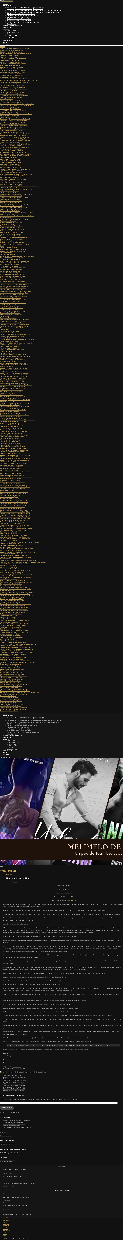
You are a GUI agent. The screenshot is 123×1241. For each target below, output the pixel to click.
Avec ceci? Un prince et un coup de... (12, 380)
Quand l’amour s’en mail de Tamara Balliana (15, 661)
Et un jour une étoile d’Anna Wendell (12, 381)
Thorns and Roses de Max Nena (11, 127)
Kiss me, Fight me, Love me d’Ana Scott (13, 296)
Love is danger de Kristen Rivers (11, 172)
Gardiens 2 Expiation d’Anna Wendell (12, 72)
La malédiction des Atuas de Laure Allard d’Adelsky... (17, 420)
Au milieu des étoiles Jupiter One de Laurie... (15, 244)
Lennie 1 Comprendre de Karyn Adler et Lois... (15, 334)
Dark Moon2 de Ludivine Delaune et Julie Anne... (16, 114)
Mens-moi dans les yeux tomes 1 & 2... (12, 507)
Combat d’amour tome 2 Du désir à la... (13, 654)
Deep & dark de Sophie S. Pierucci (11, 659)
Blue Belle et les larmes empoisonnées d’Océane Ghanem (19, 692)
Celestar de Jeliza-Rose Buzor (10, 602)
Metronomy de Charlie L (8, 393)
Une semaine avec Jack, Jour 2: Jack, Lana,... (14, 632)
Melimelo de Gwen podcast (36, 1072)
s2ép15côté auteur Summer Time (14, 1087)
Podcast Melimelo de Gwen (12, 25)
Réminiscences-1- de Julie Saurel (11, 196)
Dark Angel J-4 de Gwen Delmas (11, 184)
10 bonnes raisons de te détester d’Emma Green (16, 652)
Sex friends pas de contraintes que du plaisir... (15, 577)
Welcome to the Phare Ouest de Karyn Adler (15, 59)
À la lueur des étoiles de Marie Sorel (12, 600)
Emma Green (11, 30)
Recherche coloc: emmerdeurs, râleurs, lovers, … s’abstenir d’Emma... (23, 562)
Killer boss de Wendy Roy (8, 533)
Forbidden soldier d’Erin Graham (11, 97)
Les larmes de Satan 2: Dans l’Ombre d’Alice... (15, 458)
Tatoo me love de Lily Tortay (9, 411)
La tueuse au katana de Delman (11, 677)
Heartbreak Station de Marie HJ (10, 445)
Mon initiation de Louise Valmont (11, 682)
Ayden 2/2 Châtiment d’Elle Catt (11, 209)
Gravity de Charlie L (6, 351)
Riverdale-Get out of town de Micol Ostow (14, 597)
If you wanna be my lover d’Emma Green (13, 284)
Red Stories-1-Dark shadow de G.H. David (14, 219)
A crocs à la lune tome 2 (8, 254)
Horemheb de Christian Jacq (9, 462)
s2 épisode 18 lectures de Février (13, 1082)
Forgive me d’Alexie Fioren (9, 711)
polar (5, 42)
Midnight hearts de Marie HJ (9, 191)
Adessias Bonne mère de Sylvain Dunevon (14, 125)
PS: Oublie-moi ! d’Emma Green (10, 681)
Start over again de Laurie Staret (11, 130)
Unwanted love (71, 900)
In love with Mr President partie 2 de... (12, 274)
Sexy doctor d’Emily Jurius (9, 470)
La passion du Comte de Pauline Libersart (14, 326)
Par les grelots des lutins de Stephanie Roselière (16, 144)
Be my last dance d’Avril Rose (10, 443)
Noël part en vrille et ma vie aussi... (11, 585)
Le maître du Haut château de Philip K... (13, 85)
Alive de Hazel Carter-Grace (9, 457)
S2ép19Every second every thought (14, 1080)
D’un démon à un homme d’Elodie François (14, 324)
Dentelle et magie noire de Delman (12, 436)
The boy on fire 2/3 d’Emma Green (11, 236)
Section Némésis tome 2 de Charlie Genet (14, 286)
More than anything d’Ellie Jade (10, 109)
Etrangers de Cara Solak (8, 702)
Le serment (4, 329)
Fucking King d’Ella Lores (8, 248)
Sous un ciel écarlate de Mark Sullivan (12, 580)
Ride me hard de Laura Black (9, 187)
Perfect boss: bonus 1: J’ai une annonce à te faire (23, 22)
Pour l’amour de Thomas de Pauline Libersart (15, 557)
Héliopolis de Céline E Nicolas (10, 279)
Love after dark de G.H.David (9, 639)
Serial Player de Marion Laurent (10, 301)
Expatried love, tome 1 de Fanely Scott (13, 355)
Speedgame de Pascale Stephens (11, 679)
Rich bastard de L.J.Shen (8, 192)
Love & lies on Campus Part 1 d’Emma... (13, 505)
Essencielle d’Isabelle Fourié (9, 117)
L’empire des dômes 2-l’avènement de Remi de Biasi (18, 560)
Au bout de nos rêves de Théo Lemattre (13, 431)
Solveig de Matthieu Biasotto (10, 199)
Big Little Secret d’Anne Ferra (9, 438)
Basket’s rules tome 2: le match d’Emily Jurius (15, 403)
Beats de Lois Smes (6, 246)
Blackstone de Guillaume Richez (11, 234)
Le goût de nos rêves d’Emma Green (12, 122)
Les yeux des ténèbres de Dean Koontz (13, 530)
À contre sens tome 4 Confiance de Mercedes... (16, 582)
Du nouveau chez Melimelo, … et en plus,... (14, 492)
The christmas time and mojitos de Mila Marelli (16, 54)
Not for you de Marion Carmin (10, 569)
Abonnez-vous (7, 1107)
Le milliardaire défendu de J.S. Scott (12, 699)
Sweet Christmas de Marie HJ (10, 142)
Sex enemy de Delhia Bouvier (10, 331)
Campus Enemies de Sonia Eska (11, 201)
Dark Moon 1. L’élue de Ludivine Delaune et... (14, 156)
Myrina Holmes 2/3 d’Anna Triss (10, 115)
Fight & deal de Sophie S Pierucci (11, 171)
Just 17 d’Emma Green (7, 590)
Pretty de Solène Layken (8, 318)
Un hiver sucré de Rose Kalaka (10, 333)
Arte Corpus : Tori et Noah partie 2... (12, 483)
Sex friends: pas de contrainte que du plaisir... (15, 594)
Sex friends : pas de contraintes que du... (13, 605)
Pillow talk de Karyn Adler (8, 57)
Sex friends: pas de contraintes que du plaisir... (15, 604)
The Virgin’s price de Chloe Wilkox (11, 599)
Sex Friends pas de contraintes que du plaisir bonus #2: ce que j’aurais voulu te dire (34, 10)
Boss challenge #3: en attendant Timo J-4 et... (15, 517)
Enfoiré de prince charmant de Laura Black (14, 319)
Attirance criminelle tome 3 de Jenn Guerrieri (15, 539)
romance (6, 29)
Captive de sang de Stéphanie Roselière (13, 263)
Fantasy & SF (7, 40)
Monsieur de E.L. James (8, 617)
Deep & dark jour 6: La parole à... (10, 627)
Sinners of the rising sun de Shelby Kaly (13, 87)
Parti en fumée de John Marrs (10, 440)
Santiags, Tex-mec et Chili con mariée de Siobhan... (17, 134)
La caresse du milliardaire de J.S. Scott (13, 540)
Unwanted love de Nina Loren (10, 358)
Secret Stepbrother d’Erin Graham (11, 395)
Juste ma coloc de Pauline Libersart (12, 243)
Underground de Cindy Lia (9, 497)
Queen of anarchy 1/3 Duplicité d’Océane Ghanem (16, 212)
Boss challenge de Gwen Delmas (11, 523)
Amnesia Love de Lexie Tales (10, 309)
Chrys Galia (10, 37)
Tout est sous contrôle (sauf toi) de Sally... (14, 249)
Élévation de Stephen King (9, 666)
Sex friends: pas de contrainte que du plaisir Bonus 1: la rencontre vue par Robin (33, 12)
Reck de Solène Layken (8, 304)
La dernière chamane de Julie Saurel (12, 323)
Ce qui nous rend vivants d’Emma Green (13, 89)
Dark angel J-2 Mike (6, 181)
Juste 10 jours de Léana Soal (9, 423)
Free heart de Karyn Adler (8, 615)
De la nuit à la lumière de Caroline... (11, 433)
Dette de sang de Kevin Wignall (10, 636)
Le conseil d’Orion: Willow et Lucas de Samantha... (17, 595)
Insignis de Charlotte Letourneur (11, 62)
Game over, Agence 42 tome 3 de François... (15, 525)
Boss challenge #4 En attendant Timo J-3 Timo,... (16, 515)
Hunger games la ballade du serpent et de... (14, 82)
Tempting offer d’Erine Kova (9, 559)
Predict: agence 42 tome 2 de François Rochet (15, 527)
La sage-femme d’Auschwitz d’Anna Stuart (14, 49)
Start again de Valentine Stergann (11, 572)
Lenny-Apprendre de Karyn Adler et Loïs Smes (15, 311)
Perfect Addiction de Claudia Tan (11, 544)
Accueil (5, 4)
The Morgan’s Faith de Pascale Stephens (14, 448)
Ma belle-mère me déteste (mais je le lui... (14, 672)
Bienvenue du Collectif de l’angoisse (12, 151)
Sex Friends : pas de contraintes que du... (13, 609)
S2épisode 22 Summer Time (12, 1075)
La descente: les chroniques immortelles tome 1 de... (17, 552)
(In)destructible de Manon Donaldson (12, 132)
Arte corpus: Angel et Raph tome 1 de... (13, 388)
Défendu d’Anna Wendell (8, 532)
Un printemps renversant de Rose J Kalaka (14, 261)
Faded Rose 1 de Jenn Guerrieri (10, 146)
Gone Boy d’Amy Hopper (8, 371)
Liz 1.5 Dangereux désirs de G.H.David (12, 447)
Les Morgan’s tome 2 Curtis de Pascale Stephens (16, 528)
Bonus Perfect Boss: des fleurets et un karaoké (16, 343)
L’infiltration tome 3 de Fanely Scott (12, 465)
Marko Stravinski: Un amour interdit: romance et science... (19, 542)
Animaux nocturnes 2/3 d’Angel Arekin (13, 129)
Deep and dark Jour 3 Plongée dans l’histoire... (15, 630)
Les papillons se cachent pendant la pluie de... (15, 472)
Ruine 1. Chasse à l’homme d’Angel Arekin (14, 152)
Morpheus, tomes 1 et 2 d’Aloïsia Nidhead (14, 450)
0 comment (17, 1067)
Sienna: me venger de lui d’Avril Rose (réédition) (16, 574)
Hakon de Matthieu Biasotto (9, 341)
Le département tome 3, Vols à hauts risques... (15, 513)
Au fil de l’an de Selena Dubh (9, 697)
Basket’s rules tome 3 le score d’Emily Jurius (15, 375)
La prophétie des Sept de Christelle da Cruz (14, 537)
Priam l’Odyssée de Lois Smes (10, 166)
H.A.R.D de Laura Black (7, 353)
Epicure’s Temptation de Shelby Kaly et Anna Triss (17, 104)
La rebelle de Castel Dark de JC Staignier (13, 555)
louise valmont (12, 39)
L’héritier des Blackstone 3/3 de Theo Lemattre (16, 174)
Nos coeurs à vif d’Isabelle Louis (11, 418)
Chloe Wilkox (11, 34)
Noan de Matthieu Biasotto (9, 398)
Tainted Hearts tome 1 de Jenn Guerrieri (13, 396)
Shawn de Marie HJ (6, 316)
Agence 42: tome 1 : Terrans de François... (13, 676)
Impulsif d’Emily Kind (7, 338)
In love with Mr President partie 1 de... (12, 276)
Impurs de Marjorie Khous (9, 77)
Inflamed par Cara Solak (8, 565)
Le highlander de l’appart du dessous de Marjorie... (17, 256)
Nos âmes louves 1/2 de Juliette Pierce (13, 135)
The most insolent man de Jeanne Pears (13, 370)
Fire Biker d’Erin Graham (8, 361)
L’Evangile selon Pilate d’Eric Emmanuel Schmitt (16, 84)
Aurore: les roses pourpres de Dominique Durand (16, 649)
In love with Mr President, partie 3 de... (12, 273)
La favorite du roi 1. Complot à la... (11, 651)
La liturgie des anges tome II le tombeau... (14, 707)
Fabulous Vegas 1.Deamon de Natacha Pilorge (15, 624)
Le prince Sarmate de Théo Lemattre (12, 488)
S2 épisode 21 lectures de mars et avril (15, 1077)
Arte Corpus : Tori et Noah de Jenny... (12, 522)
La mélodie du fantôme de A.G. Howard (13, 587)
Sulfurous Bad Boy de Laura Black (11, 468)
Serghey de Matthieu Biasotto (10, 241)
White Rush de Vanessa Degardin (11, 50)
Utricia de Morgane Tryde (8, 579)
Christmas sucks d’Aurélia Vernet (11, 614)
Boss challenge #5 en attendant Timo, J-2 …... (15, 512)
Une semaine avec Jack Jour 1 (10, 634)
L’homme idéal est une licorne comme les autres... (17, 592)
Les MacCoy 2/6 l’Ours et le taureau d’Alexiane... (16, 105)
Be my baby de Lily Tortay (9, 567)
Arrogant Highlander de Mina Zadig (12, 328)
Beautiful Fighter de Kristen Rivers (11, 637)
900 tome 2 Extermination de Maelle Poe (14, 365)
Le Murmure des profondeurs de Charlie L (14, 237)
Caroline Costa (12, 35)
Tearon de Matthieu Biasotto (10, 313)
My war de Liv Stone (7, 401)
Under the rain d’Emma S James (11, 428)
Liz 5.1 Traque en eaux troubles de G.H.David (14, 383)
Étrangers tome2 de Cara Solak (10, 664)
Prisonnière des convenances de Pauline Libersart (17, 339)
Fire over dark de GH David (9, 266)
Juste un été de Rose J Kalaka (10, 480)
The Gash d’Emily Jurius (8, 547)
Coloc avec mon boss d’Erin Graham (12, 452)
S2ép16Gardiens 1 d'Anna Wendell (14, 1085)
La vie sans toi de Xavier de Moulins (12, 704)
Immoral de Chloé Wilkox (8, 656)
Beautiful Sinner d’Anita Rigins (10, 211)
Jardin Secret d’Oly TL (7, 217)
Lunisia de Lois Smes (7, 253)
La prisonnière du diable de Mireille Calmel (14, 620)
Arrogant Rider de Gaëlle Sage (10, 345)
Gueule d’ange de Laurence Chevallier (12, 70)
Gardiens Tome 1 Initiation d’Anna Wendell (14, 79)
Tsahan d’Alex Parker (7, 490)
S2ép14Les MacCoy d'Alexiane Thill (14, 1089)
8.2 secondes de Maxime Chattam (11, 52)
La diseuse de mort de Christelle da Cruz (13, 120)
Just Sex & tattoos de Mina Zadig (11, 222)
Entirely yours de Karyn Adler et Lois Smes (14, 137)
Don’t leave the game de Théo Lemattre (13, 299)
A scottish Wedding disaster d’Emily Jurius (14, 376)
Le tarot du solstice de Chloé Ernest (12, 94)
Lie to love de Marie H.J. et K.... (10, 346)
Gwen (15, 882)
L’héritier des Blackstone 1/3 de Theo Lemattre (16, 204)
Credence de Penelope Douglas (11, 162)
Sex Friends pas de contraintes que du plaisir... (15, 589)
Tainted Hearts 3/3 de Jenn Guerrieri (12, 232)
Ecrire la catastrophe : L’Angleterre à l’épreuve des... (17, 549)
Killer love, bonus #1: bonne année (18, 17)
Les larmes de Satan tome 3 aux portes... (13, 425)
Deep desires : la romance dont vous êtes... (14, 415)
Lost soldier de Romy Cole (9, 442)
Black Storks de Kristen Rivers (10, 498)
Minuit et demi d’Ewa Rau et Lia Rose (12, 92)
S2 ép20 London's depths (11, 1079)
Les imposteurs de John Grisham (11, 686)
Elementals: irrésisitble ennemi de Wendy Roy (15, 154)
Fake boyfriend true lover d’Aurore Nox (13, 288)
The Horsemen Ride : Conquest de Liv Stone (15, 691)
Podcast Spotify (8, 27)
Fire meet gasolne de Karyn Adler (11, 149)
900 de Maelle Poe (6, 366)
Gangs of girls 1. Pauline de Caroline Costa (14, 373)
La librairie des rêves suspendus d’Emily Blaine (15, 647)
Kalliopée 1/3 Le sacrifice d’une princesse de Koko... (17, 216)
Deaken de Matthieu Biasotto (10, 453)
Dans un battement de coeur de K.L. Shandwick (16, 684)
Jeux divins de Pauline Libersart (10, 413)
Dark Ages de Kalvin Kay (8, 231)
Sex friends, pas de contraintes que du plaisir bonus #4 (25, 7)
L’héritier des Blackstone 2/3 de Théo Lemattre (16, 189)
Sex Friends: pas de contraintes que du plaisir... (15, 607)
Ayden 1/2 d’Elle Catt (7, 214)
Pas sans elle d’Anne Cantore (10, 348)
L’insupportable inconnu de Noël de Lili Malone (16, 385)
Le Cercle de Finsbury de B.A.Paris (11, 308)
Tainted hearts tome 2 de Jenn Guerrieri (13, 278)
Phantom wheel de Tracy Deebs (11, 701)
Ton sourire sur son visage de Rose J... (12, 669)
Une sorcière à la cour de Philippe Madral (14, 502)
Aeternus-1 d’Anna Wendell (9, 69)
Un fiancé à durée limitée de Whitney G (13, 642)
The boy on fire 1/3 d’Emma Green (11, 239)
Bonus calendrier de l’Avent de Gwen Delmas (15, 147)
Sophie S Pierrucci (13, 32)
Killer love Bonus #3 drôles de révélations (21, 14)
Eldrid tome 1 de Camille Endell (10, 391)
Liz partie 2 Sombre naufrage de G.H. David (14, 460)
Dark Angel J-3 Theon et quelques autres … (14, 182)
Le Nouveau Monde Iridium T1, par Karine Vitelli (16, 477)
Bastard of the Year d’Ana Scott (10, 416)
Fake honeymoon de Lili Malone (11, 74)
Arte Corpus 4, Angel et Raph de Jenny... (13, 360)
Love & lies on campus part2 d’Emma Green (15, 487)
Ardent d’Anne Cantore (7, 575)
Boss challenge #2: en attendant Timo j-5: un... (15, 518)
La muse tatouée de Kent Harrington (12, 674)
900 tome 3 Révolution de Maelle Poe (13, 363)
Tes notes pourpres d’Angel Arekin (11, 258)
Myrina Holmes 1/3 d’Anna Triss (10, 167)
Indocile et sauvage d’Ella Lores (10, 550)
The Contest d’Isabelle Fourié (10, 65)
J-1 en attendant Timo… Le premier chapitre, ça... (16, 510)
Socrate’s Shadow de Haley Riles (11, 269)
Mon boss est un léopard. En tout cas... (13, 303)
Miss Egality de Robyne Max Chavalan (13, 493)
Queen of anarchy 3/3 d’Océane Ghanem (13, 124)
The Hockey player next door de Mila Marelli (15, 119)
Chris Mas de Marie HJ (7, 224)
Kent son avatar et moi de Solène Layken (14, 293)
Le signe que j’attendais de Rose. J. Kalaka (14, 535)
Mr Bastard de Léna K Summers (11, 314)
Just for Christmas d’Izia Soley (10, 227)
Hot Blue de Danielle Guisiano (10, 306)
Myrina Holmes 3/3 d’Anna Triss (10, 102)
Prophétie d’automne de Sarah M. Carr (13, 657)
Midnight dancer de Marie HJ (9, 202)
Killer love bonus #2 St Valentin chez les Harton (22, 15)
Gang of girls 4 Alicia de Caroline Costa (13, 268)
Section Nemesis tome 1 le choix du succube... (15, 356)
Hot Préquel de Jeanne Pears (10, 259)
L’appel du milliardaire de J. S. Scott (12, 475)
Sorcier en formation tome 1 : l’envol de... (13, 554)
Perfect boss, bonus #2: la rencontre (19, 20)
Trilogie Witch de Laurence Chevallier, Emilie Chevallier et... (19, 80)
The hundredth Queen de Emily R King (13, 478)
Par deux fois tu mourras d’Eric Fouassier (14, 694)
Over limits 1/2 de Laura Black (10, 164)
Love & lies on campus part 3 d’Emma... (13, 463)
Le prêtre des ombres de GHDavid (11, 545)
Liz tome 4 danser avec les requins (11, 390)
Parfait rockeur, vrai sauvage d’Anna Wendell (15, 169)
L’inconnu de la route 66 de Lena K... (12, 646)
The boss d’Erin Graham (8, 696)
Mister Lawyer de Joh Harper (9, 687)
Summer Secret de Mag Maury (10, 473)
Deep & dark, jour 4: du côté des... (11, 629)
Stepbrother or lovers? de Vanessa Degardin (15, 140)
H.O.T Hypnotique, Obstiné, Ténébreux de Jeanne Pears (18, 644)
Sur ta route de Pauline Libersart (11, 206)
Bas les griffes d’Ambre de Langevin (12, 294)
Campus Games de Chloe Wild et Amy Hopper (16, 291)
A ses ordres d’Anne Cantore (9, 430)
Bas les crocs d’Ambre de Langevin (12, 336)
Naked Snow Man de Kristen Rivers (12, 229)
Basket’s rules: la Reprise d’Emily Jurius (13, 410)
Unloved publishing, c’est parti (10, 112)
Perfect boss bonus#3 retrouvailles (19, 19)
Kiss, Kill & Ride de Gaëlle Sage (10, 706)
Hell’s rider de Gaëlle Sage (8, 157)
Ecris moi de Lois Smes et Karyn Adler (13, 176)
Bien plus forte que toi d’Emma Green (12, 386)
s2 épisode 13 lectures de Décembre (14, 1090)
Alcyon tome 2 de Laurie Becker (11, 584)
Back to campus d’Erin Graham (10, 298)
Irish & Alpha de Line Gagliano (10, 271)
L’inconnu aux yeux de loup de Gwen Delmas (15, 455)
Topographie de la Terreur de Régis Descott (15, 139)
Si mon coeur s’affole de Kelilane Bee (12, 281)
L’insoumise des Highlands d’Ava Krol (12, 251)
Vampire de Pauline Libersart (10, 90)
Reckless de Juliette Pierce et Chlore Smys (14, 95)
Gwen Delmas (8, 5)
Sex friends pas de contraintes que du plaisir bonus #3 (25, 9)
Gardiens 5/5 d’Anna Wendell (9, 55)
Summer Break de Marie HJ (9, 177)
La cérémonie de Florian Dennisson (12, 67)
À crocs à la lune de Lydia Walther (11, 289)
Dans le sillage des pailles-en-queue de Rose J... (16, 570)
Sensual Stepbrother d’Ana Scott (11, 467)
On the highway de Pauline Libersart (12, 482)
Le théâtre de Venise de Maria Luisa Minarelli (15, 406)
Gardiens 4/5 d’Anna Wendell (9, 60)
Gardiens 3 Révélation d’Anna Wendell (13, 64)
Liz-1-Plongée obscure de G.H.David (12, 495)
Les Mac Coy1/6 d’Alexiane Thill (10, 107)
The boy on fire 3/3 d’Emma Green (11, 226)
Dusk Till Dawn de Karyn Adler (10, 159)
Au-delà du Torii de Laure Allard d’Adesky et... (15, 197)
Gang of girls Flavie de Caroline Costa (12, 321)
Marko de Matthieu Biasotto (9, 264)
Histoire (6, 44)
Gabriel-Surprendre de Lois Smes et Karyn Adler (16, 194)
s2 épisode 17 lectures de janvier (13, 1084)
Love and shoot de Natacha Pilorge (12, 350)
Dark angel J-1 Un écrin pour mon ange (13, 179)
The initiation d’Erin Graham (9, 671)
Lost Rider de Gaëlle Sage (8, 641)
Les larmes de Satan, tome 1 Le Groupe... (13, 485)
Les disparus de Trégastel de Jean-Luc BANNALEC (17, 662)
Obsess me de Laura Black (9, 408)
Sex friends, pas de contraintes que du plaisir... (15, 564)
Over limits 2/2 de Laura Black (10, 161)
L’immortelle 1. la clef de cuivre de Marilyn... (14, 435)
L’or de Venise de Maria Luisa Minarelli (13, 619)
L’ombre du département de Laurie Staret (14, 500)
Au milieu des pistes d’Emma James (12, 378)
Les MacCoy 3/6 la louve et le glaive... (12, 100)
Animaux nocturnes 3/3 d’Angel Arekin (13, 110)
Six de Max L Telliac (6, 99)
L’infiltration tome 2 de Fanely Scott (12, 667)
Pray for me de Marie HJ (8, 221)
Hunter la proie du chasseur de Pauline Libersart (16, 283)
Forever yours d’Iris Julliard (9, 426)
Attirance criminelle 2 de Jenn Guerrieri (13, 625)
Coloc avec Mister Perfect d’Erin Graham (13, 207)
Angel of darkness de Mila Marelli (11, 75)
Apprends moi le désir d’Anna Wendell (13, 709)
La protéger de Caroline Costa (10, 622)
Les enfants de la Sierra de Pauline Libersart (15, 503)
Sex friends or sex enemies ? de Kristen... (13, 421)
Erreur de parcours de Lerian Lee (11, 508)
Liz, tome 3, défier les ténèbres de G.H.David (15, 400)
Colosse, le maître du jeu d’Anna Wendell (13, 368)
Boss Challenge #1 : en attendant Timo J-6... (14, 520)
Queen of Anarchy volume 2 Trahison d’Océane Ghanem (19, 186)
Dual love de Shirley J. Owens (9, 405)
